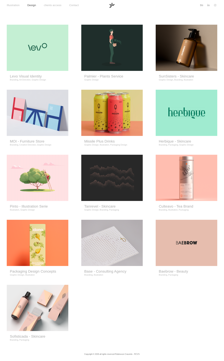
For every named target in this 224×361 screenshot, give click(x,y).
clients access (52, 5)
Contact (74, 5)
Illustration (13, 5)
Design (31, 5)
